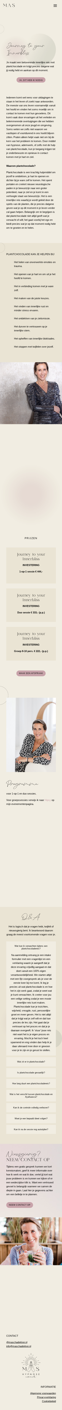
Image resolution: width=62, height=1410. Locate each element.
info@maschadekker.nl (18, 1346)
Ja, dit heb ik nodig (31, 80)
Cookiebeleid (49, 1401)
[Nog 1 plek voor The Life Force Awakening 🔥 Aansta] (43, 1301)
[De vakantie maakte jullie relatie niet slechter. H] (43, 1287)
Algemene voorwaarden (43, 1393)
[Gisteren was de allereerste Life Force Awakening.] (18, 1301)
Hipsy (48, 800)
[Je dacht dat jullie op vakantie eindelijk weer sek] (18, 1287)
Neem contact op (19, 1205)
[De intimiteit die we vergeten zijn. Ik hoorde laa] (18, 1315)
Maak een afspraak (31, 673)
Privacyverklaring (46, 1397)
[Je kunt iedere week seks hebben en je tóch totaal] (43, 1315)
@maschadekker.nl (16, 1342)
